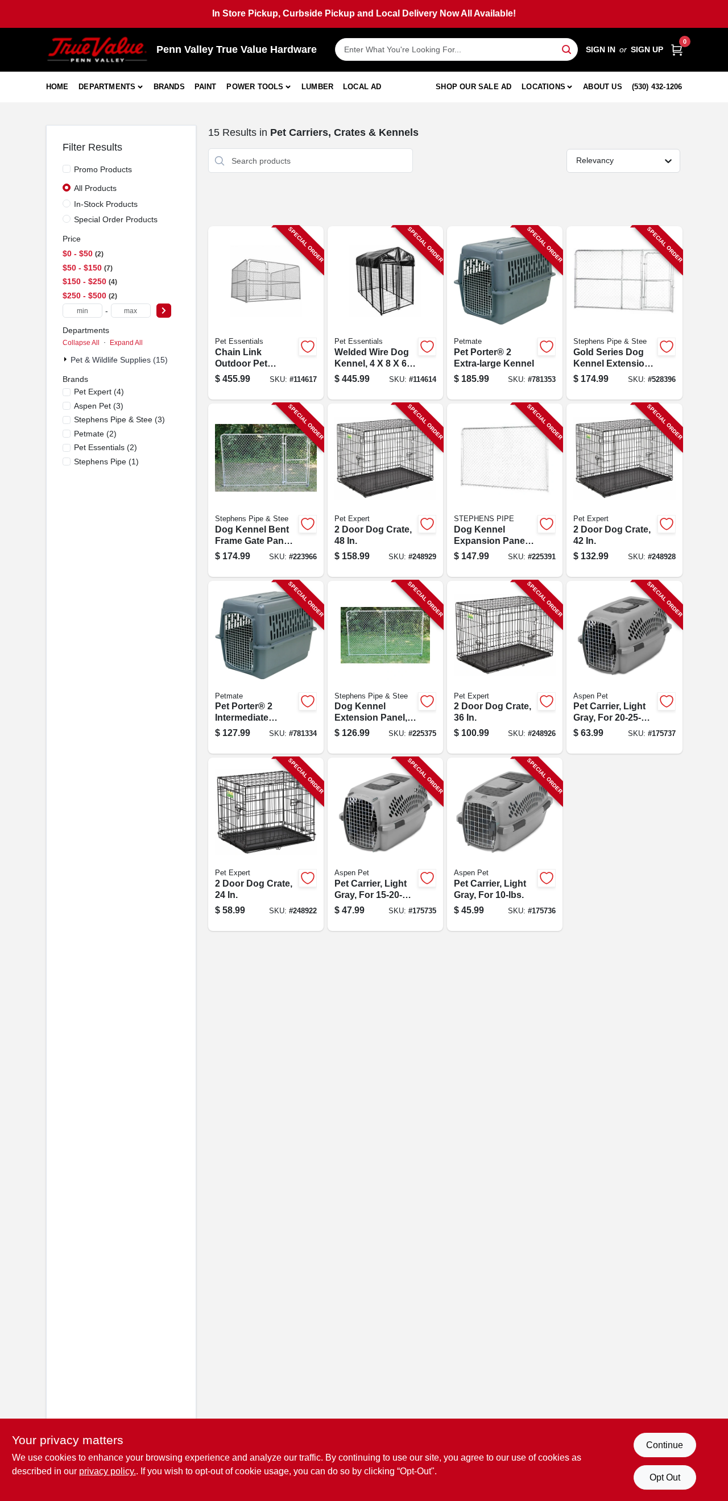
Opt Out (665, 1477)
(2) (95, 433)
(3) (98, 405)
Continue (664, 1445)
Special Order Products (116, 219)
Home (57, 86)
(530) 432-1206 (657, 86)
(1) (106, 461)
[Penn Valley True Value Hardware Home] (97, 50)
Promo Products (103, 169)
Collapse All (81, 343)
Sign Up (647, 49)
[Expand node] (66, 359)
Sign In (600, 49)
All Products (95, 188)
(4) (99, 391)
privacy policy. (107, 1471)
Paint (206, 86)
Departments (106, 86)
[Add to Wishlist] (308, 347)
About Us (602, 86)
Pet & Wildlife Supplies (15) (119, 359)
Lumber (317, 86)
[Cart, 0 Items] (676, 50)
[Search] (567, 48)
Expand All (126, 343)
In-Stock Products (106, 204)
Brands (169, 86)
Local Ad (362, 86)
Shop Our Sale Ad (473, 86)
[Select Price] (163, 310)
